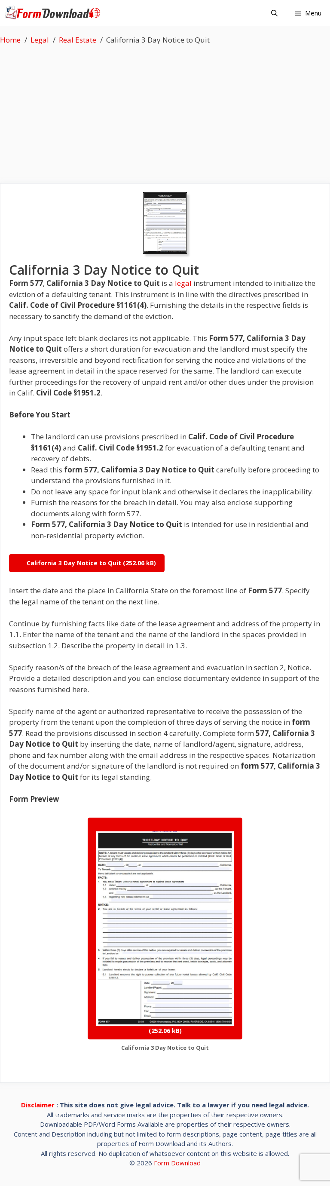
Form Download (177, 1162)
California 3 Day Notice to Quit (74, 563)
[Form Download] (54, 13)
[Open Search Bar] (274, 13)
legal (183, 283)
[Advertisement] (165, 110)
